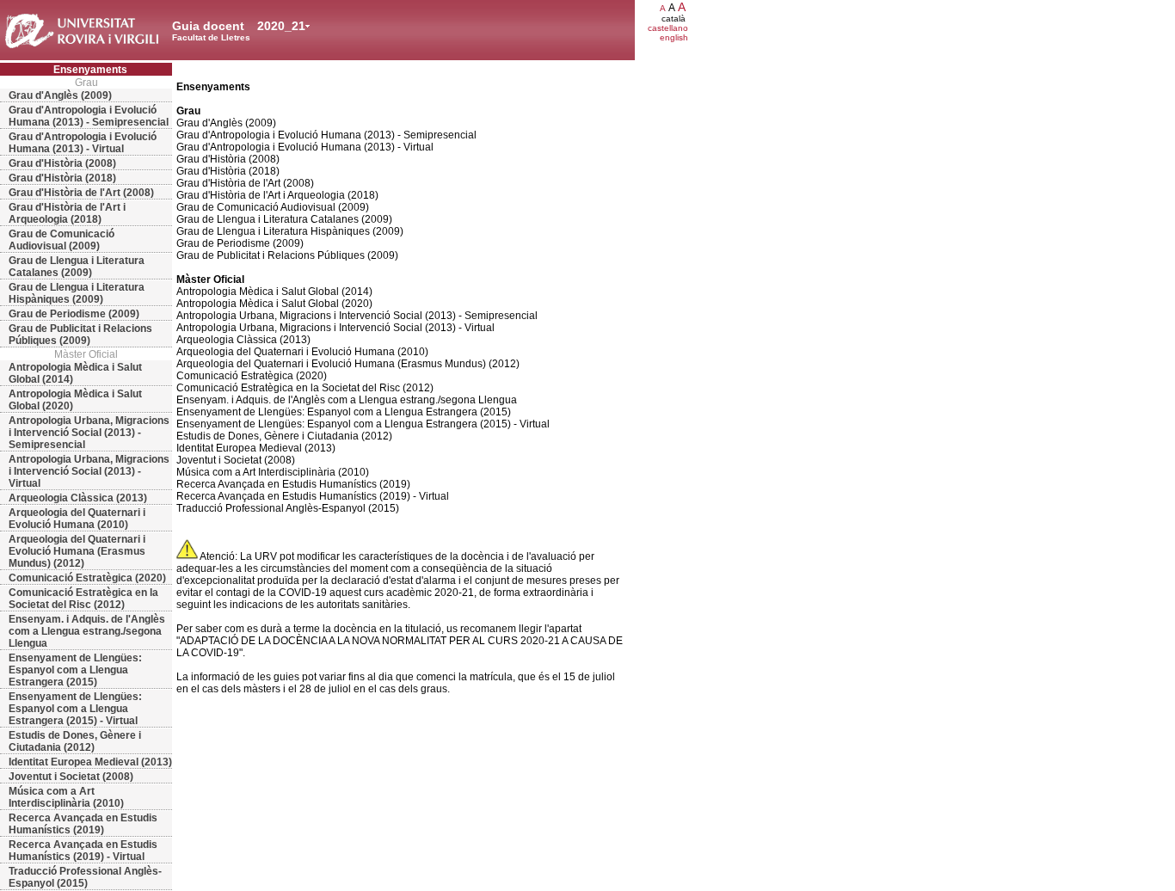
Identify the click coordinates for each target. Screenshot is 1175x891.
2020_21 (281, 26)
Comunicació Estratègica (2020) (87, 578)
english (674, 37)
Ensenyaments (90, 70)
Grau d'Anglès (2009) (60, 95)
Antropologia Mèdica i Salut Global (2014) (75, 373)
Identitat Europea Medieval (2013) (90, 762)
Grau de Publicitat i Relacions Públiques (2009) (80, 335)
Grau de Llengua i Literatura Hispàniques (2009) (77, 293)
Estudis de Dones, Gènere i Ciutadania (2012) (75, 741)
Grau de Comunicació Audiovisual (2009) (61, 240)
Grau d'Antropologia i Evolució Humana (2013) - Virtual (83, 143)
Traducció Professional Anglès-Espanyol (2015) (85, 877)
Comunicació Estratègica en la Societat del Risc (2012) (83, 599)
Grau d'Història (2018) (62, 178)
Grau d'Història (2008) (62, 163)
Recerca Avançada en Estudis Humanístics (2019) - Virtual (83, 851)
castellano (668, 28)
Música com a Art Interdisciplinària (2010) (66, 797)
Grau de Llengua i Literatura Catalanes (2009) (77, 267)
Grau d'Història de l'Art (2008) (81, 193)
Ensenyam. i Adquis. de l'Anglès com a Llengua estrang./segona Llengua (87, 631)
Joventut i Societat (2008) (71, 777)
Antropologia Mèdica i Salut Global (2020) (75, 400)
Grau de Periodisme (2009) (74, 314)
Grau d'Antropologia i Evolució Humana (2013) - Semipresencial (89, 116)
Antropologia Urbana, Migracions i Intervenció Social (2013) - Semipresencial (89, 433)
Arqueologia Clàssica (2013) (78, 498)
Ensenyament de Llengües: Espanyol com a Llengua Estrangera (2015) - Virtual (75, 709)
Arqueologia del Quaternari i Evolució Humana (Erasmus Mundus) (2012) (77, 551)
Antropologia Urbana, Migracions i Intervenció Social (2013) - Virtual (89, 471)
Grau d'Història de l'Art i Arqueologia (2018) (67, 213)
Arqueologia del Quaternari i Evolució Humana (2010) (77, 519)
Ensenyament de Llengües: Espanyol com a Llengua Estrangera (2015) (75, 670)
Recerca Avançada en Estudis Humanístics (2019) (83, 824)
